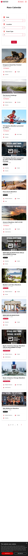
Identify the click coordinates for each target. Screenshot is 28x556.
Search (14, 42)
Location (9, 24)
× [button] (26, 543)
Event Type (9, 31)
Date (7, 17)
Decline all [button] (20, 553)
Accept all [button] (7, 553)
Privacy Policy (15, 551)
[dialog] (14, 549)
